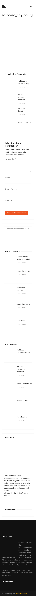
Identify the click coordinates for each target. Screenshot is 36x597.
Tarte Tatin (21, 321)
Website (8, 200)
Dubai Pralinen (22, 417)
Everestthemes (21, 594)
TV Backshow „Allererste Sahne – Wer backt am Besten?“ (17, 572)
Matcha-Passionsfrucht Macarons (23, 97)
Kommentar (10, 159)
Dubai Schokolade (24, 122)
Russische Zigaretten (24, 383)
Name (7, 177)
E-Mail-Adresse (11, 189)
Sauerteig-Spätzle (23, 271)
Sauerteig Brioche (23, 304)
